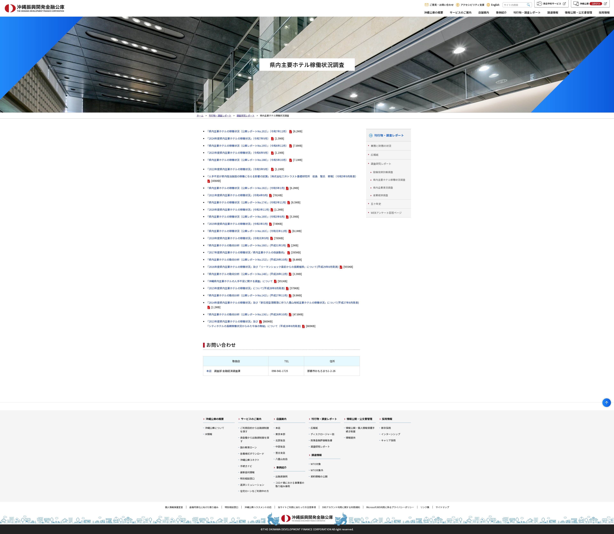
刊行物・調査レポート (527, 12)
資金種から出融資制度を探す (254, 439)
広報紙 (374, 155)
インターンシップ (390, 434)
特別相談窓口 (247, 478)
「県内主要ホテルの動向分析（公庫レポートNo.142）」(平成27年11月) (247, 295)
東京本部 (280, 434)
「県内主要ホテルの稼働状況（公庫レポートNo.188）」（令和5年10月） (247, 160)
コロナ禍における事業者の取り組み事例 (290, 484)
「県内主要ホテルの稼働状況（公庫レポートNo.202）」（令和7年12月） (247, 131)
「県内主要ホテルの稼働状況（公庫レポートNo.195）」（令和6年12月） (247, 145)
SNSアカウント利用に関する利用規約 (341, 507)
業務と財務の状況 (381, 146)
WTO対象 (316, 464)
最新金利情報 (247, 472)
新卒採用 (386, 428)
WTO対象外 (317, 470)
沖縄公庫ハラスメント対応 (258, 507)
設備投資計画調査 (383, 172)
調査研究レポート (381, 164)
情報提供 (350, 437)
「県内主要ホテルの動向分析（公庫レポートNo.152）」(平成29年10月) (247, 259)
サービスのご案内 (461, 12)
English (495, 4)
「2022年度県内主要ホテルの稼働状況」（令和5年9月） (238, 169)
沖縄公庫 (590, 3)
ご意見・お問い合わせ (442, 4)
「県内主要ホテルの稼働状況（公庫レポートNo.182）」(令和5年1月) (245, 188)
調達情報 (552, 12)
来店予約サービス (552, 3)
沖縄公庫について (214, 428)
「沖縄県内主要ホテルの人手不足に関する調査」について (239, 281)
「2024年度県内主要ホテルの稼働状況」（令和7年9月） (238, 138)
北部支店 (280, 440)
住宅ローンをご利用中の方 (254, 491)
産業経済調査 (380, 195)
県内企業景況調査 (383, 187)
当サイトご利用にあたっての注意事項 (297, 507)
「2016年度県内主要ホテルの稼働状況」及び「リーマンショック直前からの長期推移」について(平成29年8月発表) (272, 267)
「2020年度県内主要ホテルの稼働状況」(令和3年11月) (237, 209)
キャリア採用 (388, 440)
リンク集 (424, 507)
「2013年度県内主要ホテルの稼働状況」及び (232, 321)
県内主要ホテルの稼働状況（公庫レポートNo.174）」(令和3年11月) (247, 202)
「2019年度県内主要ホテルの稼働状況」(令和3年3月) (237, 224)
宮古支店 (280, 452)
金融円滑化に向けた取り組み (203, 507)
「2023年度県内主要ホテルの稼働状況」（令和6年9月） (238, 153)
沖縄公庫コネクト (249, 459)
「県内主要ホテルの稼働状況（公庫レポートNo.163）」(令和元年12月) (246, 231)
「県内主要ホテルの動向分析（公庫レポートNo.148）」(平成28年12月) (247, 274)
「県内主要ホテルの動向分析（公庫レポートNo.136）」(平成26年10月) (247, 314)
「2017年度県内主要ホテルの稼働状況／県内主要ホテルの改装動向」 (246, 252)
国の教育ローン (248, 447)
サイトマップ (442, 507)
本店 (209, 371)
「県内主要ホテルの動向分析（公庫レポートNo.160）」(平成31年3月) (246, 245)
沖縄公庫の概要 (433, 12)
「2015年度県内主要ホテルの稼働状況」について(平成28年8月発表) (245, 288)
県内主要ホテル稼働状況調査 (389, 179)
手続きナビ (246, 466)
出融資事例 (281, 476)
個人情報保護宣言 (174, 507)
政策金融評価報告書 (321, 440)
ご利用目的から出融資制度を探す (254, 429)
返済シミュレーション (252, 484)
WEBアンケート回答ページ (386, 213)
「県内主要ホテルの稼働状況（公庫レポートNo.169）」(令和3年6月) (245, 216)
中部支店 (280, 446)
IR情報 (208, 434)
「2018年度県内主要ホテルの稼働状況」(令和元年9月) (237, 238)
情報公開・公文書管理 (578, 12)
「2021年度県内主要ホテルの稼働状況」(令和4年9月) (237, 195)
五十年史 (376, 204)
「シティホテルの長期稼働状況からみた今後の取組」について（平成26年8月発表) (253, 326)
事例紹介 (501, 12)
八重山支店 (281, 459)
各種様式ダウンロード (252, 453)
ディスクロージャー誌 (322, 434)
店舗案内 (483, 12)
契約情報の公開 (319, 476)
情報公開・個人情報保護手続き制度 (360, 429)
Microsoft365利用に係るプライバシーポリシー (390, 507)
